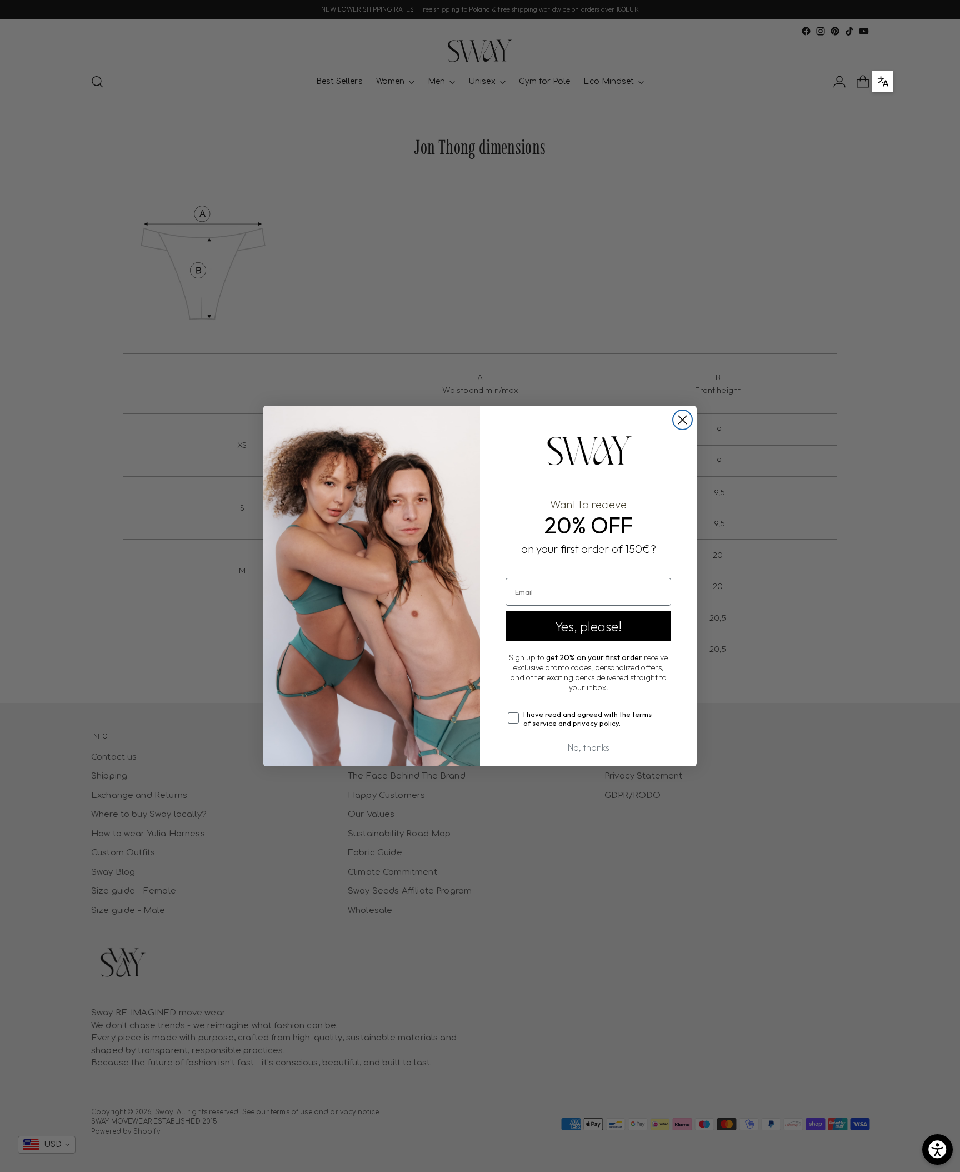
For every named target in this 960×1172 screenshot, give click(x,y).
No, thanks (588, 747)
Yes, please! (588, 626)
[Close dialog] (682, 420)
